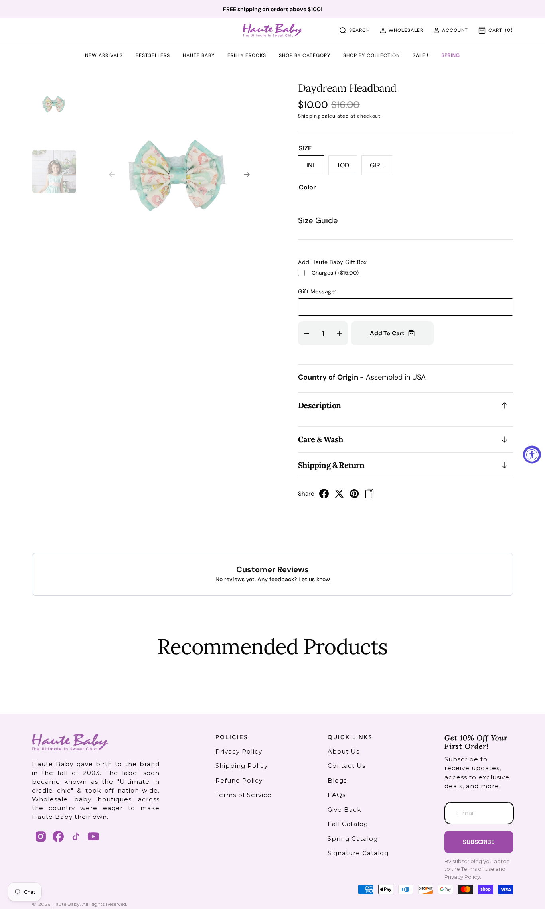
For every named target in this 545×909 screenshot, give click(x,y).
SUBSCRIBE (479, 842)
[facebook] (324, 496)
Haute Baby (66, 904)
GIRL (381, 168)
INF (315, 168)
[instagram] (40, 836)
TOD (347, 168)
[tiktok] (76, 836)
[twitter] (339, 496)
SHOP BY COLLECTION (371, 56)
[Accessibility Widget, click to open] (532, 455)
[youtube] (93, 836)
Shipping (309, 116)
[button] (401, 30)
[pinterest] (354, 496)
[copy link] (369, 496)
